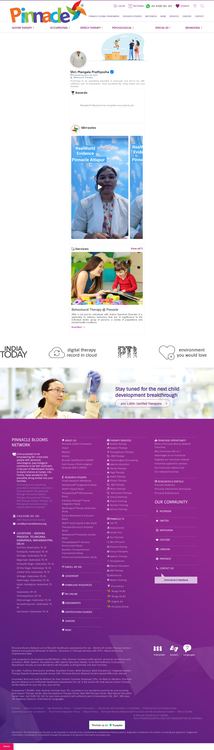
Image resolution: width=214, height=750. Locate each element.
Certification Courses (78, 612)
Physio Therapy (118, 480)
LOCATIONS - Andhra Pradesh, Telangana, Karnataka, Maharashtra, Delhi (35, 539)
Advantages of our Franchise (170, 455)
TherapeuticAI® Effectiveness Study (77, 495)
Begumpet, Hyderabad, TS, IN (32, 559)
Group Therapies (118, 551)
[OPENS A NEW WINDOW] (148, 6)
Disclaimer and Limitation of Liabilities (119, 708)
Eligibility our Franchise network (172, 459)
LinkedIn (165, 549)
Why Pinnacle (117, 542)
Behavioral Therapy (121, 493)
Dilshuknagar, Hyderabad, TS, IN (34, 600)
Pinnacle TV (117, 518)
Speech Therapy (118, 447)
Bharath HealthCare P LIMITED (77, 460)
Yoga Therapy (117, 472)
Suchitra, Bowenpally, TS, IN (31, 547)
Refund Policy (90, 711)
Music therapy (117, 488)
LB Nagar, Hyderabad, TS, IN (31, 576)
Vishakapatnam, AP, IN (29, 595)
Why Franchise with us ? (168, 451)
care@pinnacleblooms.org (31, 523)
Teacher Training (119, 505)
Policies (16, 708)
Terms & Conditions (33, 708)
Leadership (71, 575)
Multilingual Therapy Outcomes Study (78, 510)
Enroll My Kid (73, 566)
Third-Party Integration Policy (64, 711)
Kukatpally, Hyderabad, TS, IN (32, 551)
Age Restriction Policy (58, 708)
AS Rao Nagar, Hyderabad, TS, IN (34, 568)
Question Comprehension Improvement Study (76, 551)
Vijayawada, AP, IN (26, 591)
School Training (118, 509)
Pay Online (71, 593)
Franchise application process (171, 463)
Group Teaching (118, 497)
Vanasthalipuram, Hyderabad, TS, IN (34, 606)
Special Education (119, 565)
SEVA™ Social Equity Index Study (79, 523)
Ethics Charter (185, 711)
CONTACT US (167, 568)
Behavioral (115, 575)
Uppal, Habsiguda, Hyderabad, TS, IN (34, 586)
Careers (70, 621)
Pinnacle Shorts (120, 606)
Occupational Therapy (122, 452)
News (68, 630)
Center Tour (115, 532)
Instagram (166, 530)
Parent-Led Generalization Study (79, 557)
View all (136, 248)
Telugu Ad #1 (119, 591)
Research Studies (75, 477)
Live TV (113, 523)
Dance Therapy (118, 468)
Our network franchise (167, 471)
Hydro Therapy (118, 476)
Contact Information (84, 708)
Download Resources (78, 584)
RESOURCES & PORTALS (170, 481)
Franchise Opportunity (172, 440)
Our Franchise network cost (169, 467)
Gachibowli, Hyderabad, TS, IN (32, 611)
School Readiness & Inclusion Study (78, 517)
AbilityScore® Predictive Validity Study (79, 536)
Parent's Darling (118, 546)
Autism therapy (118, 443)
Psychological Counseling (124, 460)
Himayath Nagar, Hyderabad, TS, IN (35, 563)
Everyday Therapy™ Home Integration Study (76, 502)
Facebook (165, 511)
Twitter (164, 520)
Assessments (73, 603)
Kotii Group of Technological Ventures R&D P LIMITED (77, 466)
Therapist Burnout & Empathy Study (77, 529)
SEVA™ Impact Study (73, 489)
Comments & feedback (176, 580)
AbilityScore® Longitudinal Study (79, 485)
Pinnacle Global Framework (76, 443)
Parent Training (118, 501)
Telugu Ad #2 (119, 596)
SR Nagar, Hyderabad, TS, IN (31, 555)
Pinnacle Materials (165, 485)
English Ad (117, 601)
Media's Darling (118, 580)
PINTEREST (165, 558)
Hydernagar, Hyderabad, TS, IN (33, 580)
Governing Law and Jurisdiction (28, 711)
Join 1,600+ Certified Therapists (141, 403)
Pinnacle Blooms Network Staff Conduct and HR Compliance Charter (137, 711)
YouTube (165, 539)
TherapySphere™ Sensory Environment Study (76, 544)
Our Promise (116, 537)
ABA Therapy (117, 456)
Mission (66, 452)
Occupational (116, 561)
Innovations (117, 586)
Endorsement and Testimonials (159, 708)
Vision (65, 447)
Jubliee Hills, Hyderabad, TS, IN (33, 572)
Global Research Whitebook (76, 480)
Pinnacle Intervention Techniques (173, 489)
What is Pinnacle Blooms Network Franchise (173, 445)
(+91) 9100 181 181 (28, 516)
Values (65, 456)
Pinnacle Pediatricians (167, 493)
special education (119, 464)
